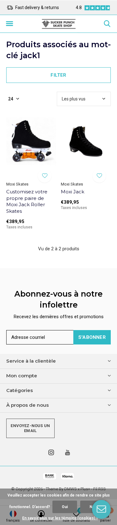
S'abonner (92, 337)
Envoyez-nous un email (30, 428)
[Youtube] (67, 452)
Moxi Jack (72, 192)
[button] (9, 24)
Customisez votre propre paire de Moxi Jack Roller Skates (26, 201)
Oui (65, 507)
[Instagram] (51, 452)
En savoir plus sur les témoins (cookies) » (60, 518)
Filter (58, 75)
